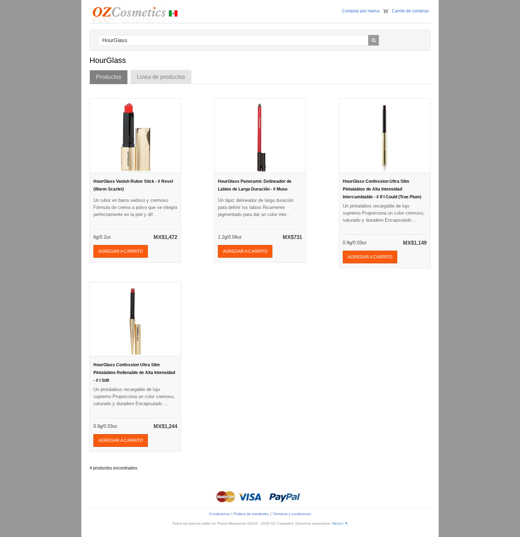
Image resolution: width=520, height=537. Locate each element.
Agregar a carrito (120, 251)
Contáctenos (219, 514)
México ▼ (340, 523)
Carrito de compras (410, 10)
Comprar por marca (361, 10)
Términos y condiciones (292, 514)
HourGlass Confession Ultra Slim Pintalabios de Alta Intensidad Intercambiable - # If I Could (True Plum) (382, 189)
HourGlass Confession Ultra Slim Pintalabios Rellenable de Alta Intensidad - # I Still (134, 372)
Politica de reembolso (251, 514)
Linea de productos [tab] (161, 77)
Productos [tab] (108, 77)
